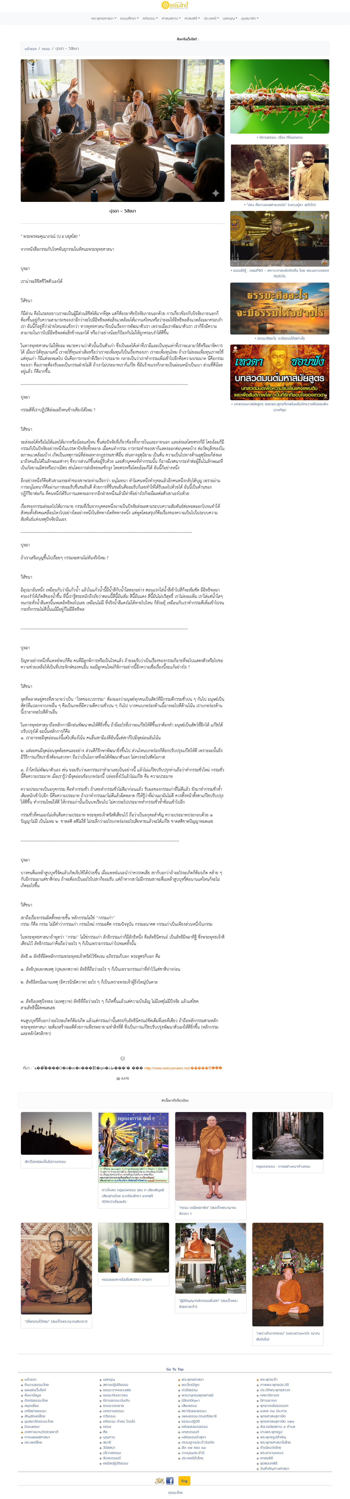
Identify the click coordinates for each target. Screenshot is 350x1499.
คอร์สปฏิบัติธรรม (115, 1463)
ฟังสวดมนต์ (112, 1457)
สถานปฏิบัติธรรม (115, 1384)
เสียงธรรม (189, 1405)
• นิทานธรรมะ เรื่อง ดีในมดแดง (280, 137)
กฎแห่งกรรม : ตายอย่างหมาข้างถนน (283, 1166)
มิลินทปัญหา (191, 1400)
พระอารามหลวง (271, 1452)
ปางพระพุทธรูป (271, 1431)
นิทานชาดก (268, 1400)
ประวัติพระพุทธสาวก (275, 1389)
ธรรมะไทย (175, 1492)
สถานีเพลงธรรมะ (194, 1410)
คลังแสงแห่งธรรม (195, 1426)
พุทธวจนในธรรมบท (274, 1405)
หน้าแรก (31, 48)
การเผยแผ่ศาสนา (37, 1436)
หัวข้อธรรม (190, 1389)
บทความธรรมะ (113, 1410)
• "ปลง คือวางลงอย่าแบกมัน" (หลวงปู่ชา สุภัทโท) (280, 204)
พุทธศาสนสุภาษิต (273, 1416)
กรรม (46, 48)
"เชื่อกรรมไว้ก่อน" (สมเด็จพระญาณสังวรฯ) (56, 1321)
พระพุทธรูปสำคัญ (273, 1436)
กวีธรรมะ (109, 1416)
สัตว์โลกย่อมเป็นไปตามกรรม (45, 1161)
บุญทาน (109, 1436)
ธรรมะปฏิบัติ (191, 1421)
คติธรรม (149, 18)
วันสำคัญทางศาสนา (274, 1468)
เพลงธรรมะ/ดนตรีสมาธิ (199, 1416)
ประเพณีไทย (33, 1442)
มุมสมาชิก (248, 18)
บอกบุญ (229, 18)
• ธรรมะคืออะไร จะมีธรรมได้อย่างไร (280, 338)
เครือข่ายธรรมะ (36, 1410)
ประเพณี (210, 18)
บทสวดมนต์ (190, 1431)
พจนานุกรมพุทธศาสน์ (197, 1395)
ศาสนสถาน (170, 18)
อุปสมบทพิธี (268, 1463)
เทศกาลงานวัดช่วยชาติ (41, 1431)
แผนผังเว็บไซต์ (35, 1389)
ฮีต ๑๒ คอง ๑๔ (194, 1447)
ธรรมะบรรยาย (113, 1405)
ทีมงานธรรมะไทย (37, 1384)
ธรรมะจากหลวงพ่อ (117, 1389)
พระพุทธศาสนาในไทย (275, 1442)
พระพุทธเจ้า (269, 1379)
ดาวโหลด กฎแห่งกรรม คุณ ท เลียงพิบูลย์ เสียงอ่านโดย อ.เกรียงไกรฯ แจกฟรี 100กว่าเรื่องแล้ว (133, 1195)
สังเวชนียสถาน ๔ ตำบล (277, 1426)
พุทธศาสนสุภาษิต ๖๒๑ (277, 1421)
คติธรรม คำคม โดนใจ (119, 1421)
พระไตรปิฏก (190, 1384)
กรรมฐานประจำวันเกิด (198, 1442)
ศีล (105, 1431)
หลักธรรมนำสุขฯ (194, 1436)
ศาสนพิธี (191, 18)
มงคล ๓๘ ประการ (273, 1410)
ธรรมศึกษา (128, 18)
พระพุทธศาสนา (102, 18)
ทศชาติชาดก (269, 1395)
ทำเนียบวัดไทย (270, 1447)
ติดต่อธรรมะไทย (36, 1400)
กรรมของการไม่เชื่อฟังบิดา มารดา (127, 1279)
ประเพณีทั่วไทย (192, 1457)
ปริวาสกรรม (112, 1452)
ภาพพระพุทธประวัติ (274, 1384)
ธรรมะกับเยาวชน (115, 1395)
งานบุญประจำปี (193, 1452)
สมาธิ (107, 1442)
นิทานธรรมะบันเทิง (116, 1400)
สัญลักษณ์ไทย (35, 1416)
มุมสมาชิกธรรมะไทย (39, 1421)
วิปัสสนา (109, 1447)
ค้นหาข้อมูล (33, 1395)
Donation (32, 1426)
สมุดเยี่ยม (32, 1405)
